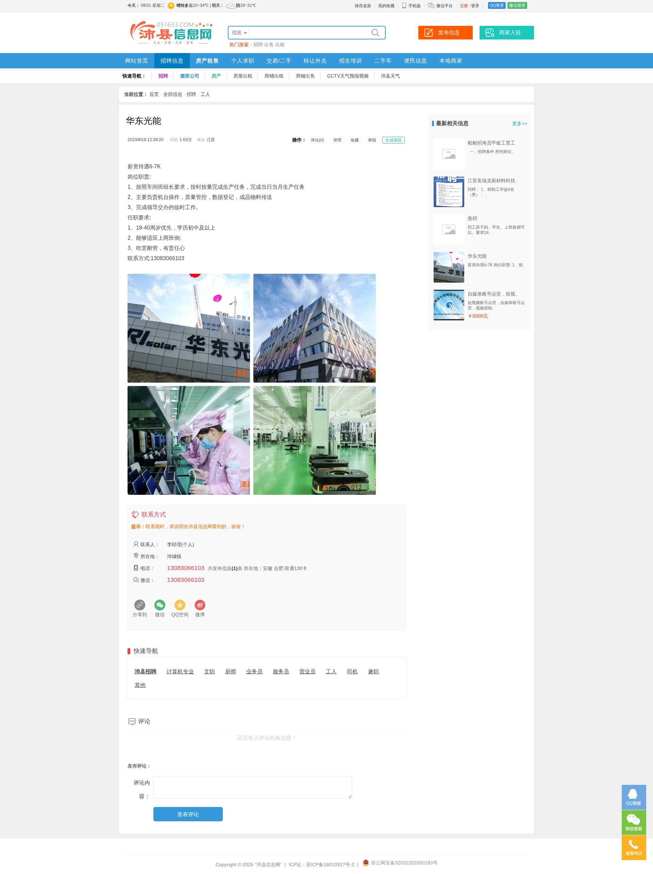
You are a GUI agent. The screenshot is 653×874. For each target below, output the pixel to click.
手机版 (414, 5)
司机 (352, 671)
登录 (475, 5)
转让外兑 (315, 61)
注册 (464, 5)
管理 (337, 140)
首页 (154, 94)
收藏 (355, 140)
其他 (140, 685)
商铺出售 (305, 76)
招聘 (258, 44)
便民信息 (415, 61)
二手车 (383, 61)
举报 (372, 140)
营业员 (307, 671)
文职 (209, 671)
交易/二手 (279, 61)
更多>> (519, 123)
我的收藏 (386, 5)
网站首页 (136, 61)
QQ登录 (497, 5)
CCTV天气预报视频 (348, 76)
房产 (216, 76)
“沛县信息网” (268, 864)
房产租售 (207, 61)
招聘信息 (172, 61)
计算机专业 (180, 671)
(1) (235, 568)
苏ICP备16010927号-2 (330, 864)
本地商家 (451, 61)
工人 (205, 94)
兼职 (373, 671)
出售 (269, 44)
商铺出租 (274, 76)
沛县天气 (390, 76)
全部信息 (172, 94)
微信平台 (444, 5)
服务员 (281, 671)
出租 (280, 44)
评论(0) (317, 140)
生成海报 (393, 140)
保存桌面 (363, 5)
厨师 (230, 671)
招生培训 (350, 61)
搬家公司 (189, 76)
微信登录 (517, 5)
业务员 (254, 671)
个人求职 (242, 61)
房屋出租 (242, 76)
